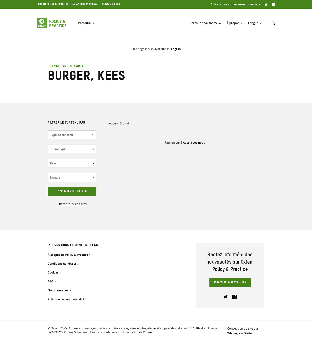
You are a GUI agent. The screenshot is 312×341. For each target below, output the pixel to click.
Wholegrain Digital (239, 333)
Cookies (53, 272)
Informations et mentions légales (75, 246)
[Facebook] (273, 4)
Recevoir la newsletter (230, 282)
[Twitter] (266, 4)
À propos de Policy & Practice (68, 255)
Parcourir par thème (204, 23)
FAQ (51, 281)
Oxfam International (85, 4)
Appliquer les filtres (72, 191)
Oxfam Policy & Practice (53, 4)
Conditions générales (62, 263)
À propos (233, 23)
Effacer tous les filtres (72, 204)
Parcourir (84, 23)
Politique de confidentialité (66, 299)
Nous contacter (58, 290)
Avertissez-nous (194, 143)
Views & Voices (110, 4)
